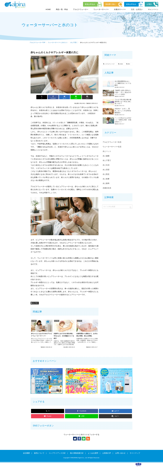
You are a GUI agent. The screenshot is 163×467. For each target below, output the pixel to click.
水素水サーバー (120, 9)
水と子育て (73, 42)
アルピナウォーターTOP (37, 42)
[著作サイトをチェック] (75, 438)
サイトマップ (135, 453)
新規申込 (90, 4)
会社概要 (26, 453)
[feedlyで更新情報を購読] (84, 438)
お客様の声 (106, 453)
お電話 (149, 4)
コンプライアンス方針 (57, 453)
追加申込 (131, 4)
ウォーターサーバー (101, 9)
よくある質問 (93, 453)
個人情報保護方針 (77, 453)
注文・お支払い (137, 9)
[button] (87, 97)
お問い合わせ (120, 453)
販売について (39, 453)
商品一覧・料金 (62, 9)
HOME (48, 9)
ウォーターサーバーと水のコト (58, 42)
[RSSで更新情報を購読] (88, 438)
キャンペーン (153, 9)
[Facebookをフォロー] (79, 438)
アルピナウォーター (80, 9)
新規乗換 (110, 4)
